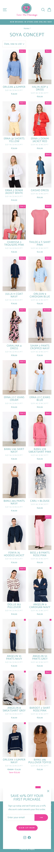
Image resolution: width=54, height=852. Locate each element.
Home (26, 28)
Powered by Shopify (27, 849)
